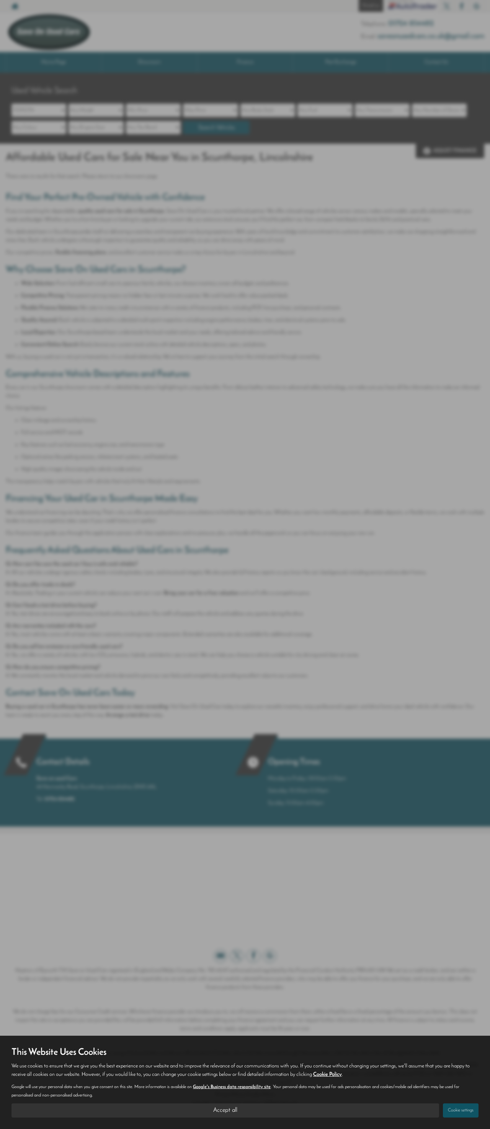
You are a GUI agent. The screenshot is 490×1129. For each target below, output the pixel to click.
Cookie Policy (327, 1074)
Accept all (225, 1110)
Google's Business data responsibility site (232, 1087)
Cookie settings (461, 1110)
